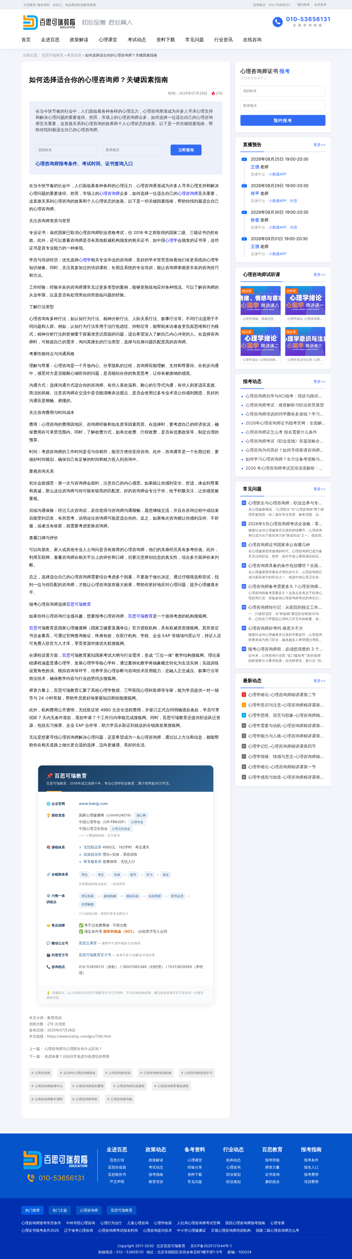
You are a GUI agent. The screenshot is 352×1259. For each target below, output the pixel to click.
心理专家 (277, 1223)
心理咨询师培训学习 (196, 1073)
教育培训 (74, 55)
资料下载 (165, 39)
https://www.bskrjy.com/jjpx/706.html (79, 1036)
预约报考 (303, 4)
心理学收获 (163, 1223)
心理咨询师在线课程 (129, 1086)
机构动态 (233, 1160)
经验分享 (195, 1167)
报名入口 (311, 1167)
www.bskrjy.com (93, 803)
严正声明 (117, 1181)
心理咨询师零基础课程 (171, 1086)
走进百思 (50, 39)
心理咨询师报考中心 (47, 1086)
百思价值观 (117, 1167)
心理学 (171, 240)
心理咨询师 (109, 193)
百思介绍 (117, 1160)
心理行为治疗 (111, 1223)
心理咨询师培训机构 (155, 1073)
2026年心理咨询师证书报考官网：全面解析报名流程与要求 (281, 424)
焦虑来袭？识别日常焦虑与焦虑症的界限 (77, 1056)
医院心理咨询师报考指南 (245, 1223)
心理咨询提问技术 (157, 1230)
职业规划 (233, 1174)
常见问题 (194, 39)
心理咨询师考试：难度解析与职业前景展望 (285, 404)
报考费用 (311, 1174)
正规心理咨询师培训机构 (231, 1230)
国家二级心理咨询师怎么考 (277, 1230)
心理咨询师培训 (117, 1073)
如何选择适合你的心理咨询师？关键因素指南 (121, 55)
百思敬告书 (117, 1174)
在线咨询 (252, 39)
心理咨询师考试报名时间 (118, 1230)
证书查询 (272, 1174)
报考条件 (311, 1160)
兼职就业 (272, 1181)
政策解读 (79, 39)
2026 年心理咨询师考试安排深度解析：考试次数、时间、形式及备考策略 (281, 469)
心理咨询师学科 (84, 1099)
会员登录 (320, 4)
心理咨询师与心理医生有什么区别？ (73, 1048)
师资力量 (272, 1167)
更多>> (319, 144)
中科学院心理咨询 (80, 1223)
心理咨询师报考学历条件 (41, 1223)
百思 (33, 627)
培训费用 (311, 1181)
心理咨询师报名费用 (88, 1086)
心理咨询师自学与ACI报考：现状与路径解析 (281, 397)
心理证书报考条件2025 (40, 1230)
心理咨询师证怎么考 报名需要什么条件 (281, 432)
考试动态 (137, 39)
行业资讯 (223, 39)
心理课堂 (108, 39)
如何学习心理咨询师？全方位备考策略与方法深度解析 (282, 460)
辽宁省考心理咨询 (78, 1230)
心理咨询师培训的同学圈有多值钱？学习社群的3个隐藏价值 (282, 415)
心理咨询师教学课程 (47, 1099)
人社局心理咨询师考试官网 (198, 1223)
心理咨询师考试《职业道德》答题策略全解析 (282, 442)
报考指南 (156, 1174)
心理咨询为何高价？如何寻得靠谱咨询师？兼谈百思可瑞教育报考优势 (282, 451)
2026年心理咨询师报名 (78, 1073)
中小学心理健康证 (191, 1230)
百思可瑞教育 (52, 55)
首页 (26, 39)
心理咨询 (233, 1167)
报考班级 (272, 1160)
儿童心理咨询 (138, 1223)
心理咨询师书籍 (119, 1099)
